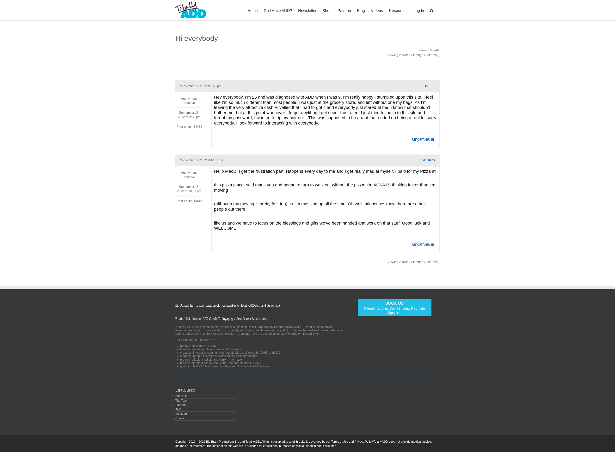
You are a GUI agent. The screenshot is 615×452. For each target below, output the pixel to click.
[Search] (432, 10)
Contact (180, 418)
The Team (181, 400)
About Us (181, 396)
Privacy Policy (364, 441)
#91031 (430, 86)
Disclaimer (328, 446)
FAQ (178, 409)
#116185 (429, 160)
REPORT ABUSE (423, 139)
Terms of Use (339, 441)
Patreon (180, 404)
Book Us (394, 308)
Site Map (181, 413)
